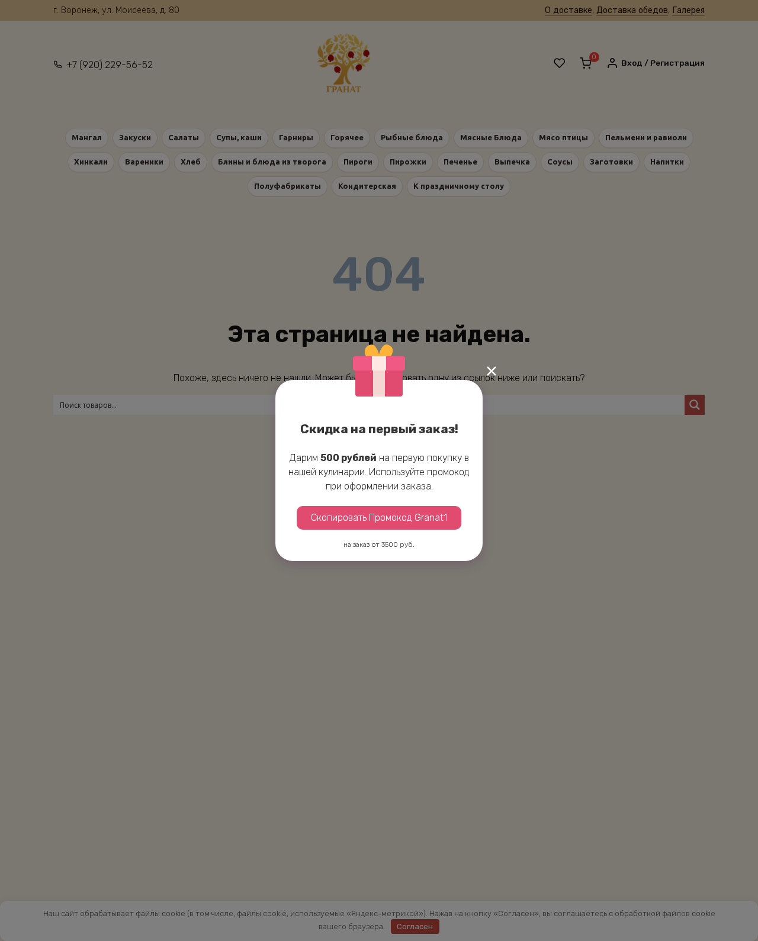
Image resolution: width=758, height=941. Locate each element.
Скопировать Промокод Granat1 (379, 517)
